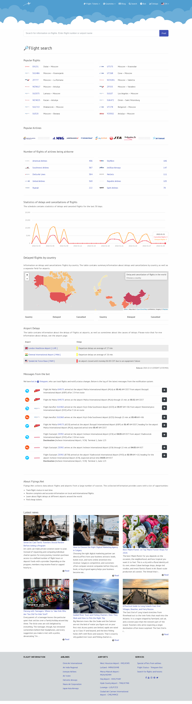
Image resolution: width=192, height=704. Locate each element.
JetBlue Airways (114, 167)
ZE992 (61, 434)
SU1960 (60, 407)
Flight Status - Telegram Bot (150, 667)
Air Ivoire (67, 675)
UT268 (110, 73)
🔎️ (26, 48)
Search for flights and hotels (149, 671)
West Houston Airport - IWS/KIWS (115, 663)
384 (90, 174)
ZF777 (36, 80)
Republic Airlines (114, 181)
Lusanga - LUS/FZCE (109, 687)
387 (90, 167)
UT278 (110, 107)
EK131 (36, 66)
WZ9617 (36, 86)
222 (90, 187)
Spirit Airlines (112, 187)
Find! (164, 33)
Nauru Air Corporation (72, 684)
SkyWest (110, 160)
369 (90, 181)
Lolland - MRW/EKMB (109, 667)
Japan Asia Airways (71, 688)
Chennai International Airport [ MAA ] (44, 354)
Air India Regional (70, 667)
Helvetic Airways (70, 680)
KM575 (61, 389)
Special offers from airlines (149, 663)
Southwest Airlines (41, 167)
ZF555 (110, 86)
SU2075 (36, 93)
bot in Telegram (39, 381)
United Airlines (39, 181)
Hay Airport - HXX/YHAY (110, 679)
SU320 (35, 113)
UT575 (110, 66)
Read (67, 570)
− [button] (27, 279)
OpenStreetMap (142, 309)
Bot (144, 3)
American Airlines (40, 160)
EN (165, 3)
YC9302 (110, 113)
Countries (109, 3)
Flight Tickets (92, 3)
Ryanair (36, 187)
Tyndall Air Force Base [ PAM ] (41, 361)
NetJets (110, 174)
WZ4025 (36, 100)
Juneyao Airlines (69, 671)
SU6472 (110, 100)
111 (165, 174)
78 (164, 187)
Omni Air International (72, 663)
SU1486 (36, 73)
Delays (155, 3)
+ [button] (27, 275)
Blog (123, 3)
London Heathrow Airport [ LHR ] (42, 348)
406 (90, 160)
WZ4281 (111, 80)
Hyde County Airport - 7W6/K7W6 (114, 683)
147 (165, 167)
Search (134, 3)
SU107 (110, 93)
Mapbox (165, 309)
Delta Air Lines (39, 174)
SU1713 (36, 107)
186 (165, 160)
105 (165, 181)
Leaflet (126, 309)
